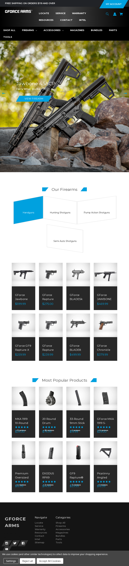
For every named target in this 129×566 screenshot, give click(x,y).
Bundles (60, 536)
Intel (37, 539)
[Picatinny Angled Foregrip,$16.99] (105, 453)
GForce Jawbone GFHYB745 (22, 298)
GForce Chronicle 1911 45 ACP (104, 349)
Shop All (60, 522)
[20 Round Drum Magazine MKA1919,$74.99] (51, 398)
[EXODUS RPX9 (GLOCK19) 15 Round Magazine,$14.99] (51, 453)
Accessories (63, 529)
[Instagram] (6, 543)
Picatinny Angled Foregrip (103, 477)
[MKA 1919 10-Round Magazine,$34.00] (23, 398)
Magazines (62, 532)
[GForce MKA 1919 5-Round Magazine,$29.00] (105, 398)
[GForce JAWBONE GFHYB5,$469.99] (105, 274)
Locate (39, 522)
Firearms (61, 526)
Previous (5, 93)
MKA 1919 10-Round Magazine (21, 422)
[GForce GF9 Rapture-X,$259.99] (23, 325)
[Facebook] (23, 543)
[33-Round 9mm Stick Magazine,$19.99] (78, 398)
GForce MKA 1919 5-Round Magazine (105, 424)
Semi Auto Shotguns (64, 241)
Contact (39, 536)
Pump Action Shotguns (97, 212)
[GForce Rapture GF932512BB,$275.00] (51, 274)
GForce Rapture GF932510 (49, 349)
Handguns (28, 212)
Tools (59, 542)
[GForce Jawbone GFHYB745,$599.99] (23, 274)
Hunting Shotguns (60, 212)
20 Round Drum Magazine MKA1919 (49, 424)
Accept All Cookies (50, 561)
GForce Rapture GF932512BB (50, 298)
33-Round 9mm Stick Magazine (77, 422)
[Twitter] (15, 543)
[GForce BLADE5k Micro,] (78, 274)
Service (39, 526)
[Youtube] (6, 549)
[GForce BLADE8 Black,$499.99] (78, 325)
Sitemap (39, 542)
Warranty (40, 529)
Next (124, 93)
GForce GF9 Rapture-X (23, 347)
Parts (59, 539)
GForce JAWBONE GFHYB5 (104, 298)
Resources (41, 532)
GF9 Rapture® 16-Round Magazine (76, 479)
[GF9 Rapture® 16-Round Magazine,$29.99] (78, 453)
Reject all (27, 561)
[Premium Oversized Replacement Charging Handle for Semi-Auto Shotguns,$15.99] (23, 453)
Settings (11, 561)
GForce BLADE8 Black (75, 349)
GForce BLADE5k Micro (76, 298)
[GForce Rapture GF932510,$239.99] (51, 325)
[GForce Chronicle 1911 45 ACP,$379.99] (105, 325)
